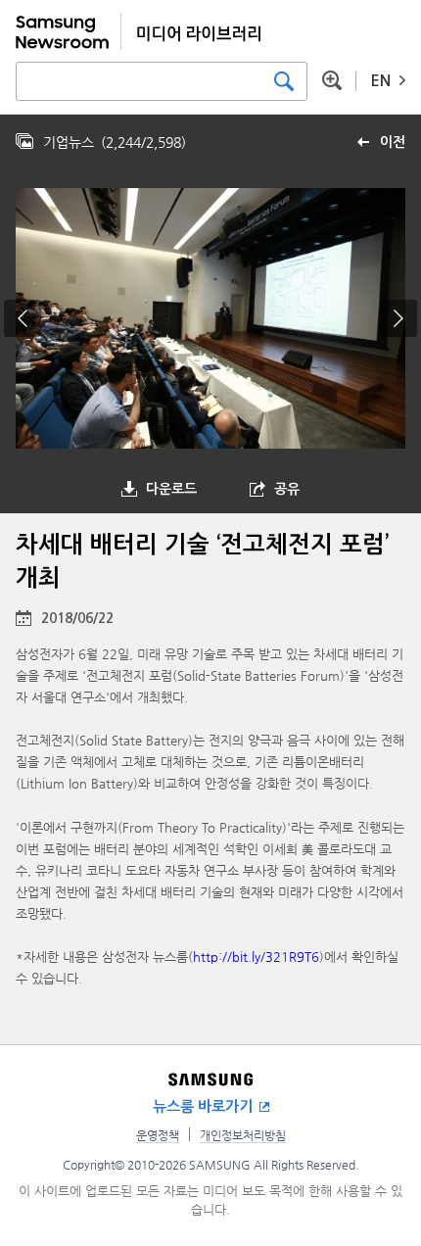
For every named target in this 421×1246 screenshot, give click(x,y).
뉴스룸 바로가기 (203, 1106)
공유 (287, 489)
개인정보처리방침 (243, 1135)
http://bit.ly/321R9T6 (256, 956)
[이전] (22, 318)
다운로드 (171, 489)
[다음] (398, 318)
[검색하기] (283, 81)
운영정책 (157, 1135)
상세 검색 (332, 80)
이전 (392, 142)
